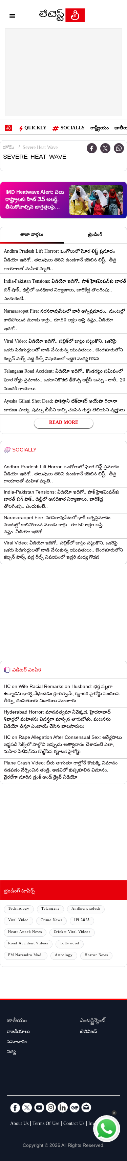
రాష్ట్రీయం (99, 128)
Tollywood (69, 944)
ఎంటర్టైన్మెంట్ (92, 1021)
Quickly (35, 128)
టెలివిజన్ (88, 1032)
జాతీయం (17, 1021)
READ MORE (63, 423)
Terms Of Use (46, 1124)
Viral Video (18, 920)
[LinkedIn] (63, 1107)
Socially (73, 128)
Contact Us (73, 1124)
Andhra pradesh (85, 909)
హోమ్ (8, 148)
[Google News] (74, 1107)
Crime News (51, 920)
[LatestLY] (62, 16)
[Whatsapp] (119, 148)
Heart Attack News (25, 932)
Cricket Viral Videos (72, 932)
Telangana (50, 909)
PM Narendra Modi (25, 956)
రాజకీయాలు (18, 1032)
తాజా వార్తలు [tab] (31, 235)
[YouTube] (39, 1107)
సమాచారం (17, 1042)
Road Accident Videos (28, 944)
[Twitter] (105, 148)
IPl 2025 (82, 920)
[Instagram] (51, 1107)
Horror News (96, 956)
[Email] (86, 1107)
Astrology (64, 956)
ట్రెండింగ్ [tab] (95, 235)
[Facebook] (15, 1107)
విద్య (11, 1052)
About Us (19, 1124)
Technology (18, 909)
